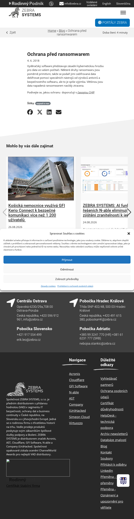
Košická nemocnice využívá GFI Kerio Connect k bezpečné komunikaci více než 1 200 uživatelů (36, 212)
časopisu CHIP (86, 92)
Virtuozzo (76, 423)
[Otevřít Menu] (123, 12)
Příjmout (67, 259)
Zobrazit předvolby (67, 279)
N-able (74, 392)
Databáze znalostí (113, 440)
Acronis (74, 374)
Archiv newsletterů (114, 434)
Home (52, 30)
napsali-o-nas (42, 103)
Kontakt (106, 452)
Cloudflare (76, 380)
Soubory (106, 458)
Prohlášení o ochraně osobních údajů (75, 286)
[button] (129, 233)
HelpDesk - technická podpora (108, 421)
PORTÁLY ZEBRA (114, 23)
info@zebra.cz (72, 3)
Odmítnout (67, 269)
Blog (62, 30)
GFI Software (78, 386)
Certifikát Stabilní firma (23, 486)
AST (72, 398)
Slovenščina (123, 3)
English (106, 3)
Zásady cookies (48, 286)
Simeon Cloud (79, 417)
